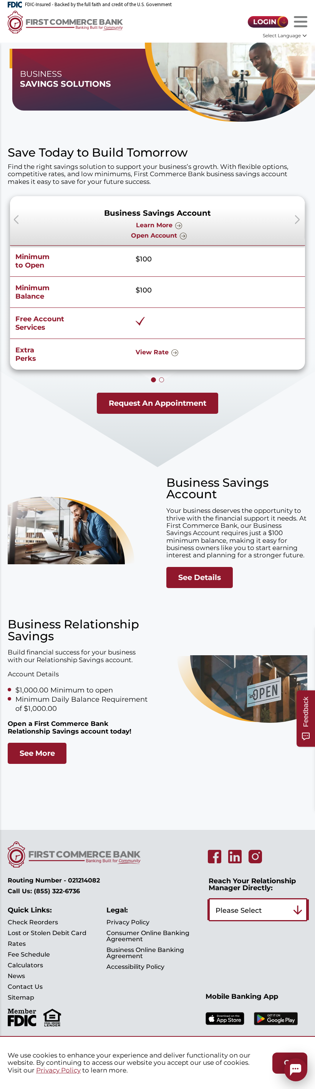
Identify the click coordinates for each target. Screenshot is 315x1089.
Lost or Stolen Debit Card (47, 933)
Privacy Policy (127, 922)
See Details (199, 577)
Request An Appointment (157, 403)
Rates (17, 943)
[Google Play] (276, 1027)
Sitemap (21, 997)
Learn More (154, 225)
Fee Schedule (29, 954)
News (16, 976)
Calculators (25, 965)
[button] (297, 219)
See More (37, 753)
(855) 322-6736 (57, 891)
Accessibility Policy (135, 966)
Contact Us (25, 986)
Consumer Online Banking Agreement (147, 936)
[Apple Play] (225, 1026)
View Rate (152, 352)
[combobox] (258, 909)
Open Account (154, 235)
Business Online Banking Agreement (145, 953)
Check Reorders (33, 922)
